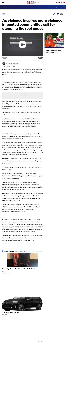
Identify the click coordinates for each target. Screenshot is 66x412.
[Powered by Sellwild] (40, 341)
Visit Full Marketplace (37, 251)
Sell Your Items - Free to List (22, 251)
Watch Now (59, 2)
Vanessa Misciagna (13, 63)
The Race (6, 14)
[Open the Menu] (2, 2)
